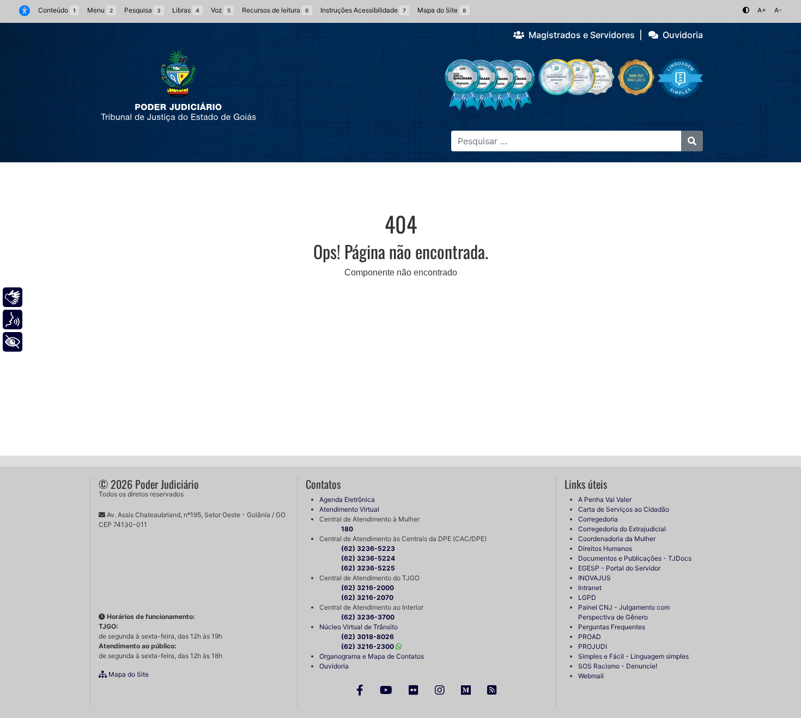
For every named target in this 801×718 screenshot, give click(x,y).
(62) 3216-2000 (367, 588)
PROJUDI (592, 646)
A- (778, 10)
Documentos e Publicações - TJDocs (634, 558)
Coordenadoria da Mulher (617, 539)
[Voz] (12, 319)
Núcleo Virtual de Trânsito (358, 627)
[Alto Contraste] (746, 10)
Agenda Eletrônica (347, 499)
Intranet (590, 588)
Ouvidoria (680, 34)
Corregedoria (598, 519)
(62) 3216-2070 (367, 597)
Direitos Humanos (605, 548)
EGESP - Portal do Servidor (619, 568)
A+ (761, 10)
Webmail (591, 676)
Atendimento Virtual (349, 509)
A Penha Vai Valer (605, 499)
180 (347, 529)
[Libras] (12, 297)
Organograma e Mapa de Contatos (371, 656)
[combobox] (566, 141)
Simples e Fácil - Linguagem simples (633, 656)
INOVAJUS (594, 578)
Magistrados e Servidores (579, 34)
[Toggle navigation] (113, 174)
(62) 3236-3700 (368, 617)
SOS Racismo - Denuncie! (617, 666)
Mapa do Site (128, 674)
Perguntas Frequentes (611, 627)
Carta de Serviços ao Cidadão (623, 509)
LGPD (587, 597)
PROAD (589, 637)
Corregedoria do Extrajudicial (622, 529)
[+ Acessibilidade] (12, 342)
